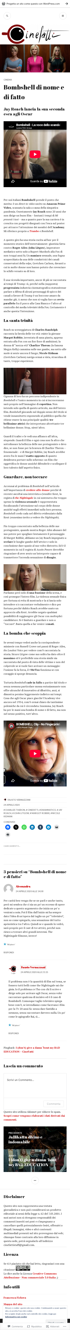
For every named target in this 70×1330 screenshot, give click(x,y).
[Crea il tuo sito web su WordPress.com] (35, 3)
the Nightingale (24, 498)
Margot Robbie (41, 813)
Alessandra (23, 886)
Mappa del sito (13, 1304)
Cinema (8, 79)
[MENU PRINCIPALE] (63, 16)
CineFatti (33, 810)
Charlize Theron (15, 810)
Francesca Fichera (15, 1297)
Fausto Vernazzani (19, 800)
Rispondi (9, 952)
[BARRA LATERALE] (35, 1180)
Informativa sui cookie (16, 1317)
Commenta (53, 1103)
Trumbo (34, 231)
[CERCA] (7, 16)
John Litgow (21, 813)
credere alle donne (38, 490)
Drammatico (48, 810)
